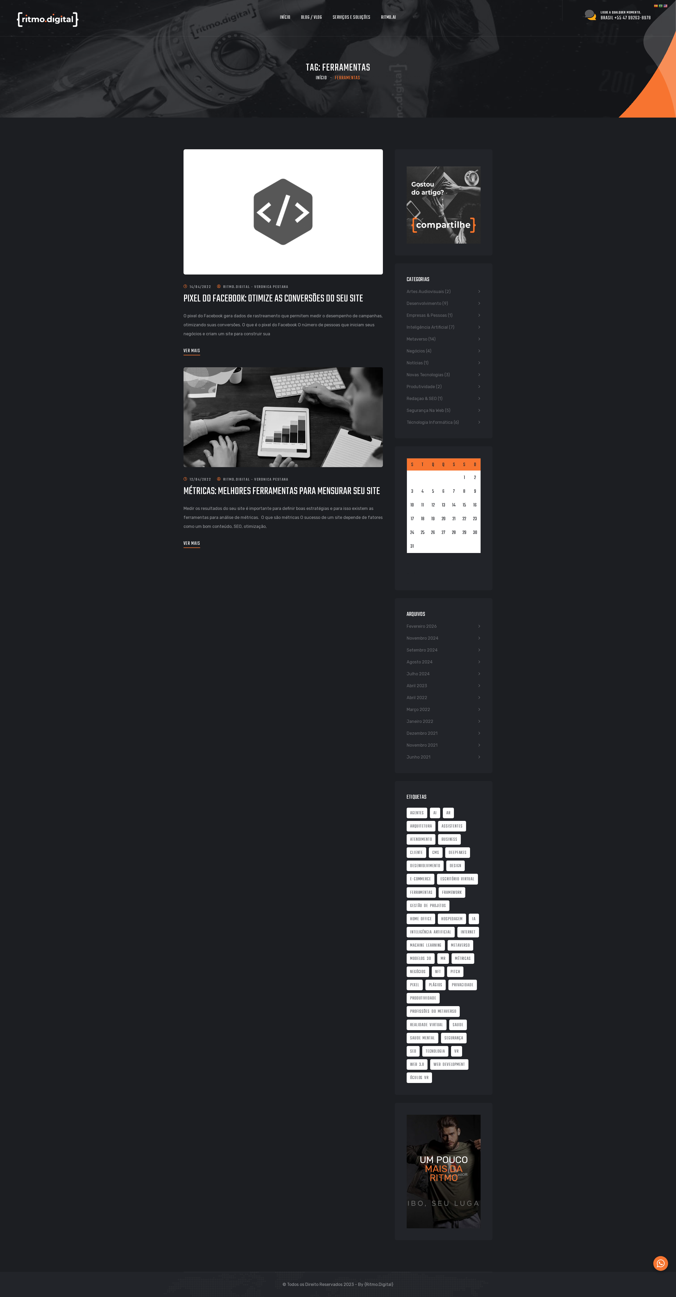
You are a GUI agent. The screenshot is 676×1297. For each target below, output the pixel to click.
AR (448, 813)
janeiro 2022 (420, 721)
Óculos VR (419, 1078)
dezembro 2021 (422, 733)
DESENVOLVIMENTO (425, 866)
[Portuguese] (661, 9)
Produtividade (421, 386)
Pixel (414, 985)
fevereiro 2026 (422, 626)
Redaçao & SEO (422, 398)
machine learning (426, 945)
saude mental (422, 1038)
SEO (413, 1051)
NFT (438, 972)
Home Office (421, 919)
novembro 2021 (422, 745)
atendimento (421, 839)
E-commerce (420, 879)
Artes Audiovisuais (425, 291)
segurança (453, 1038)
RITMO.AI (388, 17)
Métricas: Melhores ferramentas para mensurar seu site (282, 491)
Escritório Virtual (457, 879)
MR (443, 958)
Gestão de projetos (428, 906)
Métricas (463, 958)
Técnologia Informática (430, 422)
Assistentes (452, 826)
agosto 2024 (420, 661)
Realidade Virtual (426, 1025)
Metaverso (417, 339)
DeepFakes (458, 852)
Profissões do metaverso (433, 1011)
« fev (411, 573)
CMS (435, 852)
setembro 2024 (422, 650)
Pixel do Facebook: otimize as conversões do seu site (273, 298)
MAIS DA (444, 1168)
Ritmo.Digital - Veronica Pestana (255, 287)
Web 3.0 (417, 1064)
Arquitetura (421, 826)
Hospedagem (452, 919)
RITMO (444, 1177)
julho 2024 (418, 673)
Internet (468, 932)
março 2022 (418, 709)
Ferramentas (421, 892)
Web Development (449, 1064)
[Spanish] (656, 9)
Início (321, 78)
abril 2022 (417, 697)
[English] (665, 9)
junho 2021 (418, 757)
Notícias (415, 362)
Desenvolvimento (424, 303)
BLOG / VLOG (311, 17)
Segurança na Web (425, 410)
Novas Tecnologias (425, 374)
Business (449, 839)
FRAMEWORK (452, 892)
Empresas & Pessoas (427, 315)
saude (458, 1025)
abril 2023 (417, 685)
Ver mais (192, 351)
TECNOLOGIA (435, 1051)
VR (456, 1051)
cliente (416, 852)
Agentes (417, 813)
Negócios (416, 351)
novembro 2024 (422, 638)
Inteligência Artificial (427, 327)
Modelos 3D (420, 958)
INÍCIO (285, 17)
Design (455, 866)
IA (474, 919)
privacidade (462, 985)
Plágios (435, 985)
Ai (435, 813)
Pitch (455, 972)
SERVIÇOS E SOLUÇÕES (351, 17)
